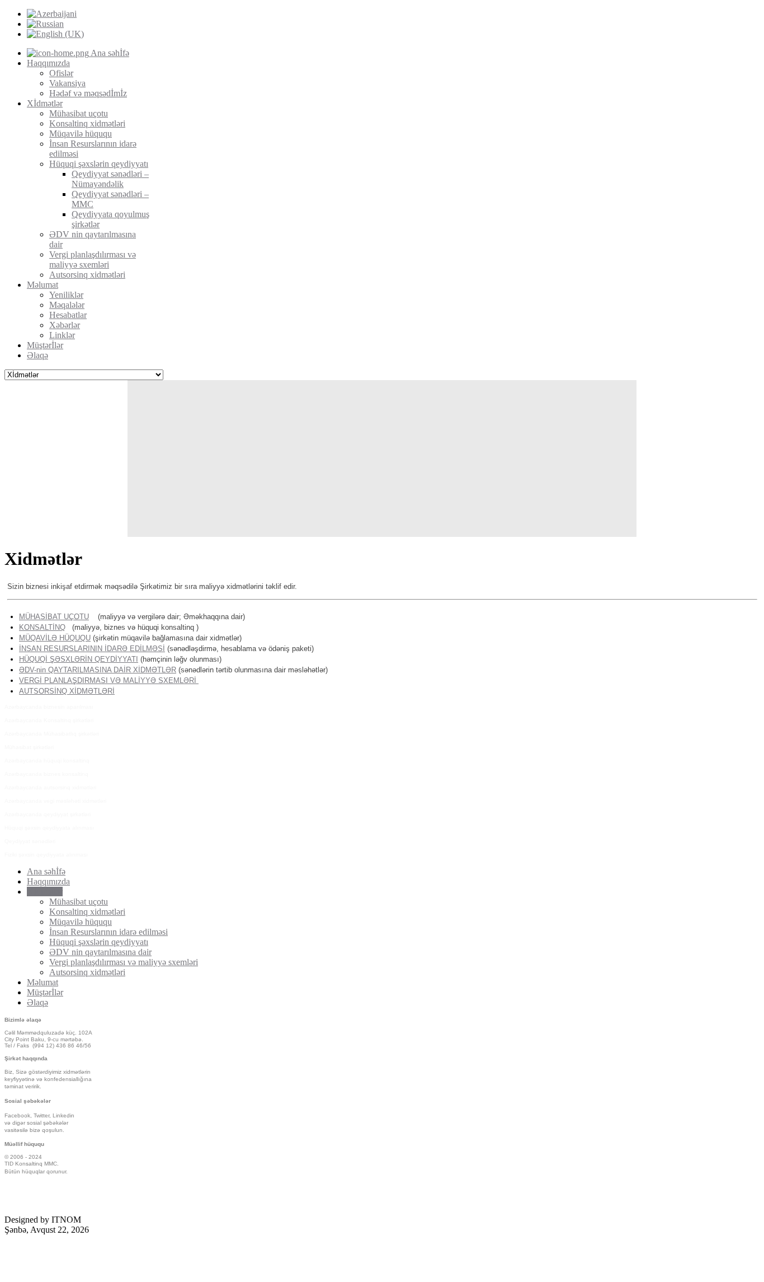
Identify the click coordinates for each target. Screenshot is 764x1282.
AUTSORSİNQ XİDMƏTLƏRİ (67, 691)
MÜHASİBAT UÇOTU (54, 616)
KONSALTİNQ (42, 627)
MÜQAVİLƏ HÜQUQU (55, 638)
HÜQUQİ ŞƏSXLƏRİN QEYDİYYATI (78, 659)
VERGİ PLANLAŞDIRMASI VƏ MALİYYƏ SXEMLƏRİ (109, 680)
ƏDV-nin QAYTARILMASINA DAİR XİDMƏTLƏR (97, 670)
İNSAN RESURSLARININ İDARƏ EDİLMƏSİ (92, 648)
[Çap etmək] (758, 589)
